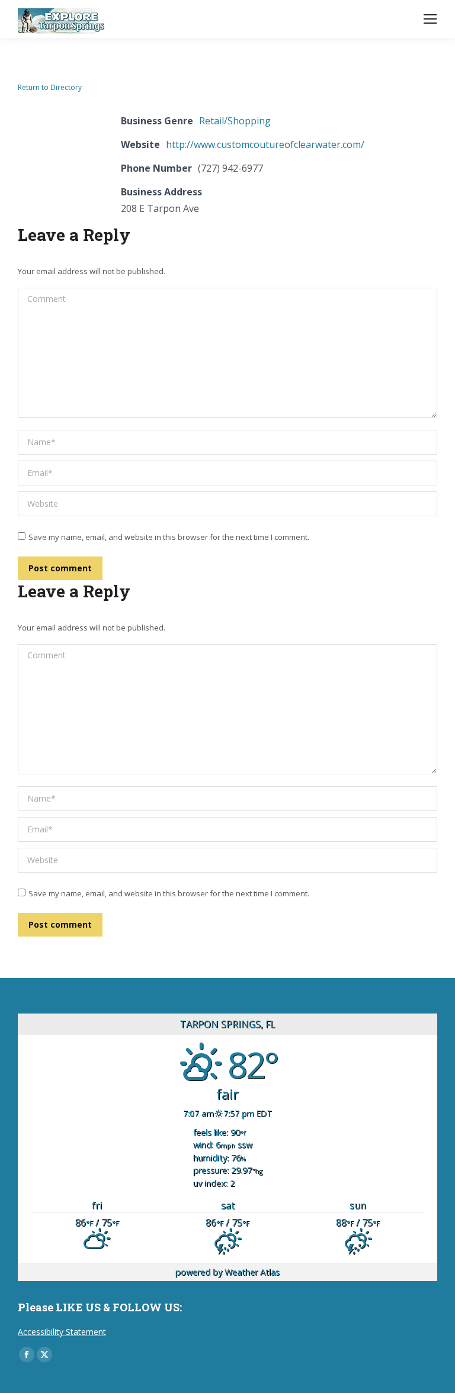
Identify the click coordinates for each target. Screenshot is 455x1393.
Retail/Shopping (235, 120)
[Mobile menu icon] (430, 19)
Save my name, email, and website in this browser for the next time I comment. (168, 537)
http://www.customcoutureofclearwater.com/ (265, 144)
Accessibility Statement (62, 1331)
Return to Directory (50, 87)
